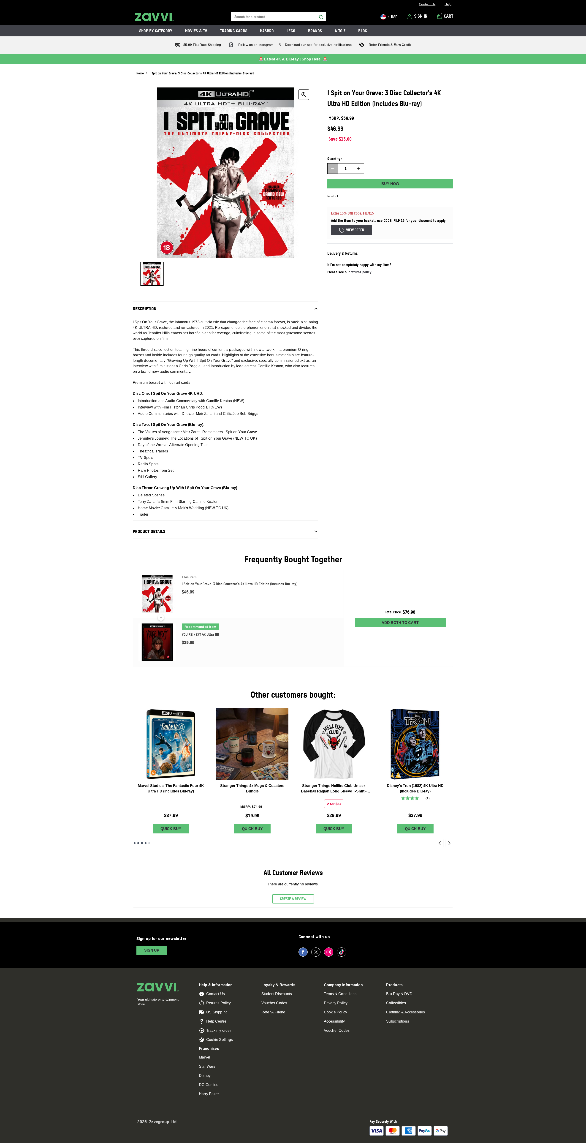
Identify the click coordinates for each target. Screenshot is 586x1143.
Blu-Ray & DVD (399, 994)
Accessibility (334, 1021)
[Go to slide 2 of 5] (138, 843)
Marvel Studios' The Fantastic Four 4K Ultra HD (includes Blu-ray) (171, 788)
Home (140, 73)
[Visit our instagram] (328, 952)
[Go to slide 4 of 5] (145, 843)
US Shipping (217, 1012)
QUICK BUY (170, 829)
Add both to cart (400, 623)
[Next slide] (449, 843)
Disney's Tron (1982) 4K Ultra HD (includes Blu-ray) (415, 788)
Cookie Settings (219, 1040)
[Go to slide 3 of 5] (142, 843)
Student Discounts (276, 994)
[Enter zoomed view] (303, 94)
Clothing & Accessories (405, 1012)
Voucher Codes (274, 1003)
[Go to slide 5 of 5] (149, 843)
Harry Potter (209, 1094)
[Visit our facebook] (303, 952)
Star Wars (207, 1066)
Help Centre (216, 1021)
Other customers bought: (293, 694)
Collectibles (396, 1003)
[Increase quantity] (359, 168)
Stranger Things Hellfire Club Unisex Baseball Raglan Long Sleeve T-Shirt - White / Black (333, 789)
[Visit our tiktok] (341, 952)
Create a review (293, 898)
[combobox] (278, 17)
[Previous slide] (440, 843)
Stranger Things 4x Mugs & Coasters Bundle (252, 788)
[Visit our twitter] (315, 952)
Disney (205, 1076)
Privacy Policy (336, 1003)
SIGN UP (151, 950)
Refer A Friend (273, 1012)
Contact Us (215, 994)
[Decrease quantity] (333, 168)
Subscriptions (397, 1021)
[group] (225, 172)
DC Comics (208, 1085)
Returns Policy (218, 1003)
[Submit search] (321, 17)
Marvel (204, 1057)
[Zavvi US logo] (154, 17)
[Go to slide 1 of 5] (135, 843)
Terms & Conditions (340, 994)
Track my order (218, 1030)
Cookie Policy (335, 1012)
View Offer (355, 230)
